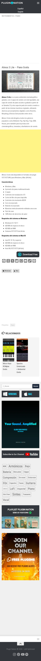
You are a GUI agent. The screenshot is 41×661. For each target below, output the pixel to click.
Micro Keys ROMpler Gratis (7, 366)
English (20, 12)
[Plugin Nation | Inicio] (15, 3)
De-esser (22, 477)
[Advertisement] (20, 41)
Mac (17, 271)
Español (20, 8)
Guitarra (30, 483)
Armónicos (16, 466)
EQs (5, 483)
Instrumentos (8, 16)
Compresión (9, 477)
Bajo (27, 466)
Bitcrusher (17, 472)
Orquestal (21, 488)
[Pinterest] (18, 654)
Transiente (26, 494)
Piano (17, 16)
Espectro (13, 483)
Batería (7, 472)
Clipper (26, 472)
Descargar (28, 254)
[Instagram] (14, 654)
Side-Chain (6, 494)
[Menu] (38, 3)
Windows (8, 271)
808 (4, 466)
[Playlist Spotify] (26, 654)
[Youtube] (22, 654)
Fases (21, 483)
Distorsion (32, 477)
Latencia (5, 489)
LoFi (12, 488)
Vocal (6, 500)
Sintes (16, 494)
